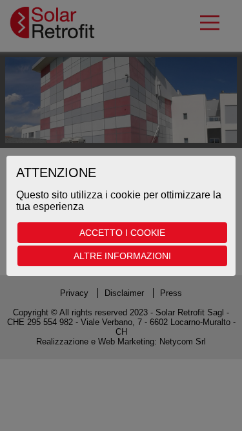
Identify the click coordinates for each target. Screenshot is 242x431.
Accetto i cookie (122, 232)
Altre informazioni (122, 256)
